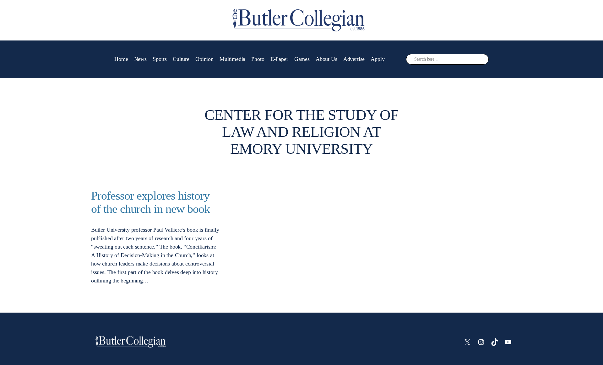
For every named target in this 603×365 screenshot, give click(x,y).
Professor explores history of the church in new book (150, 202)
